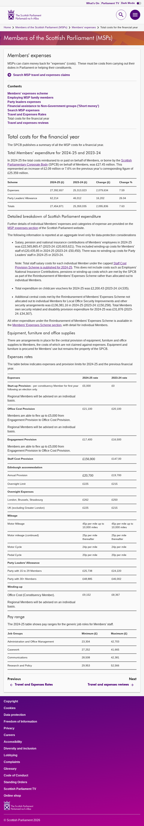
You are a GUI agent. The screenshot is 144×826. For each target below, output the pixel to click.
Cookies (10, 708)
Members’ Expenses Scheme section (37, 325)
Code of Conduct (16, 775)
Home (7, 27)
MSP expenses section (23, 228)
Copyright (11, 701)
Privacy (9, 728)
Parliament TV (110, 3)
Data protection (15, 714)
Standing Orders (15, 782)
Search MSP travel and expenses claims (41, 75)
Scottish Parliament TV (20, 788)
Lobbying (10, 755)
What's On (93, 3)
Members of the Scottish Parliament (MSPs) (41, 27)
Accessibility (13, 741)
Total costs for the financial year (119, 27)
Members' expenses (84, 27)
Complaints (12, 762)
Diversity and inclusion (20, 748)
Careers (9, 735)
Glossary (10, 768)
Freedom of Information (20, 721)
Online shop (12, 795)
